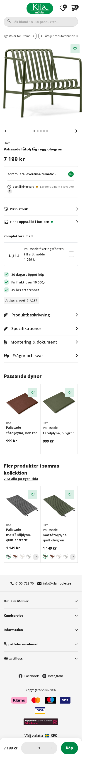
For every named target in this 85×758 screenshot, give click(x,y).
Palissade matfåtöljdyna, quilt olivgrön (55, 535)
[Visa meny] (6, 8)
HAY (7, 143)
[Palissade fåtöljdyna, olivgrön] (59, 402)
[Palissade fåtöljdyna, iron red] (22, 402)
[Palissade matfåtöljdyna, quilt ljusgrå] (28, 556)
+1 (36, 557)
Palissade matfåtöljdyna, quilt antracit (18, 534)
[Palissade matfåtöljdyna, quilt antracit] (22, 505)
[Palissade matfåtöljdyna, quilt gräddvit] (22, 556)
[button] (41, 189)
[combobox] (41, 22)
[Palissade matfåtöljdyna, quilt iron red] (15, 556)
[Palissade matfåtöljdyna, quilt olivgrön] (59, 505)
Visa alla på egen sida (21, 479)
